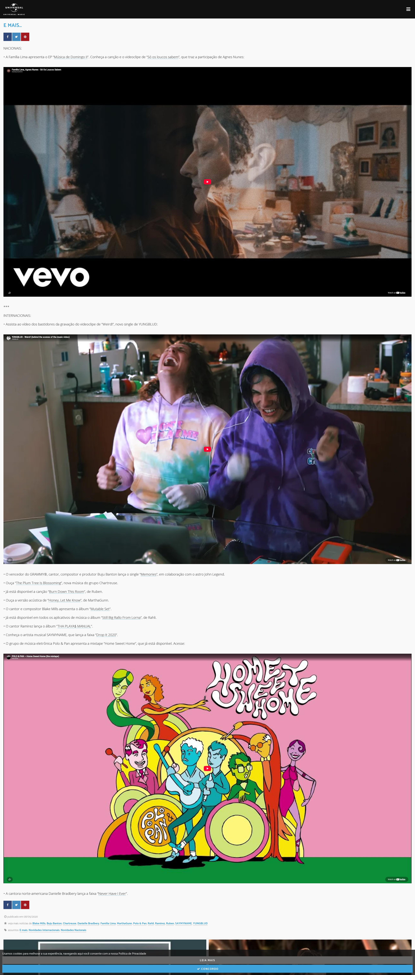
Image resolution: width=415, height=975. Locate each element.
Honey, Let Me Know (64, 600)
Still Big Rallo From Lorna (121, 617)
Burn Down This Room (66, 591)
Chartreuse (69, 923)
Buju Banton (54, 923)
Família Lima (108, 923)
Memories (148, 574)
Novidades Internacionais (44, 930)
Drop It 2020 (106, 634)
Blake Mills (38, 923)
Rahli (151, 923)
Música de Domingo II (70, 56)
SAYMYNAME (183, 923)
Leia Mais (207, 960)
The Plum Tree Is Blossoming (38, 582)
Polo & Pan (140, 923)
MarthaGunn (124, 923)
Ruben (170, 923)
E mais (23, 930)
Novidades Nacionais (73, 930)
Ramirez (160, 923)
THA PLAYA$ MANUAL (74, 626)
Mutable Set (100, 608)
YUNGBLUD (200, 923)
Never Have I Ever (112, 893)
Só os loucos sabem (163, 56)
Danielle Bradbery (88, 923)
